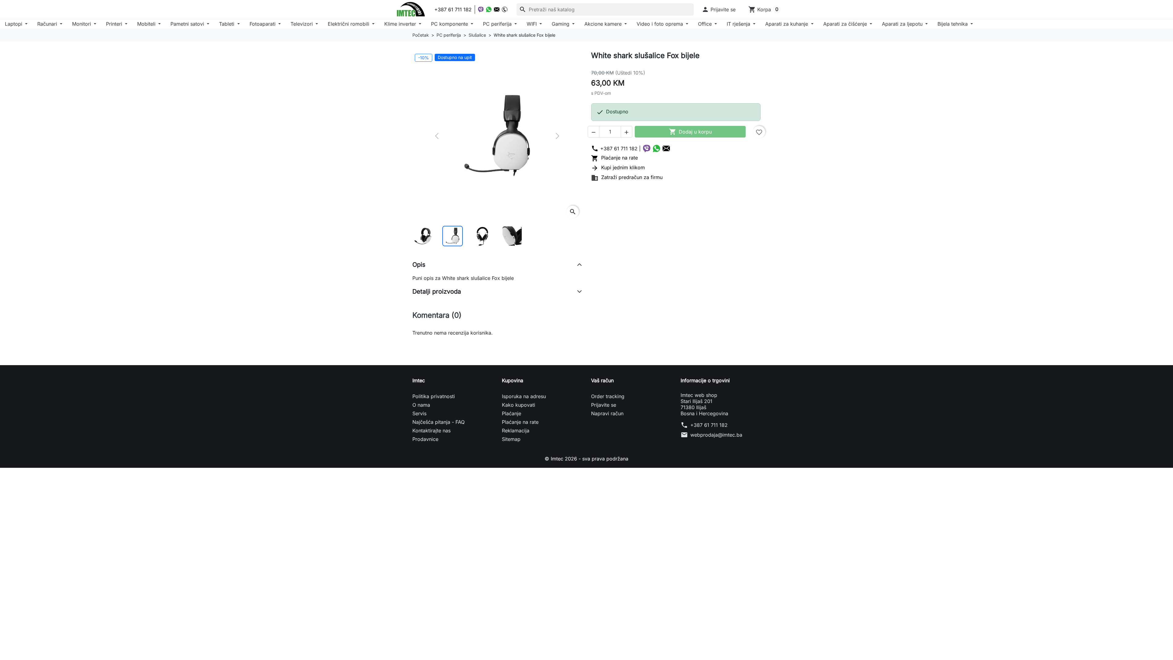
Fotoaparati (263, 24)
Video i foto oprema (661, 24)
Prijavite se (603, 405)
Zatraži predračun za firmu (627, 177)
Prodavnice (425, 439)
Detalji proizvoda (436, 291)
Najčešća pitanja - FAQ (438, 422)
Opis (419, 264)
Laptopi (14, 24)
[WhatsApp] (488, 9)
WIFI (532, 24)
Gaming (561, 24)
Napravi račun (607, 413)
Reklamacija (515, 430)
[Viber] (481, 9)
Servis (419, 413)
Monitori (82, 24)
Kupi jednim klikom (618, 167)
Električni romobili (349, 24)
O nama (421, 405)
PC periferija (498, 24)
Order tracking (607, 396)
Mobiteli (147, 24)
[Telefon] (504, 9)
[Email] (496, 9)
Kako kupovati (518, 405)
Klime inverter (401, 24)
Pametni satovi (188, 24)
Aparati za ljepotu (903, 24)
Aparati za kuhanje (787, 24)
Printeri (115, 24)
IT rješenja (739, 24)
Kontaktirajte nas (431, 430)
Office (705, 24)
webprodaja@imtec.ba (716, 435)
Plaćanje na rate (614, 158)
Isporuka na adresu (524, 396)
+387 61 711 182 (709, 425)
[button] (718, 9)
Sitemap (511, 439)
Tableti (227, 24)
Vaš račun (602, 380)
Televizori (302, 24)
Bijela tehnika (953, 24)
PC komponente (450, 24)
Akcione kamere (603, 24)
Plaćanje (511, 413)
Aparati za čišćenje (845, 24)
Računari (48, 24)
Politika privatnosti (433, 396)
